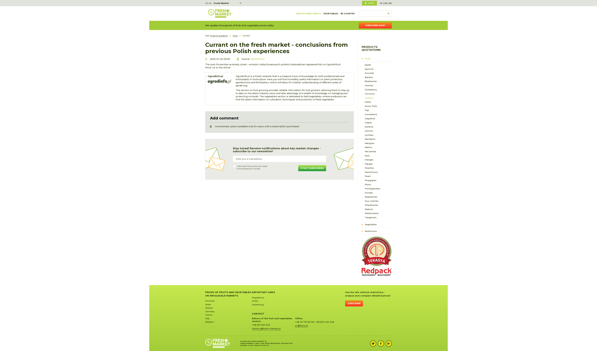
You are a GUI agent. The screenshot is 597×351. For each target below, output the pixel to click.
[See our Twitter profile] (373, 343)
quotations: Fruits (308, 13)
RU (390, 3)
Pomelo (369, 192)
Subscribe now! (375, 25)
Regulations (258, 297)
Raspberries (371, 197)
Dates (368, 102)
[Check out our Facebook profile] (381, 343)
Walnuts (369, 209)
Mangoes (369, 143)
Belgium (209, 322)
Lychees (369, 135)
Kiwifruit (369, 126)
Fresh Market (221, 3)
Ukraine (209, 308)
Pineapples (370, 180)
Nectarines (370, 151)
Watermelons (372, 213)
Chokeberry (371, 89)
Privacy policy (252, 166)
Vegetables (330, 13)
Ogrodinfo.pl (257, 59)
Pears (368, 176)
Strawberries (371, 205)
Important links (263, 292)
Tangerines (371, 217)
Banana (369, 77)
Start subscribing (312, 168)
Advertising (258, 304)
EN (385, 3)
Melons (368, 147)
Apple (368, 65)
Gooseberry (371, 114)
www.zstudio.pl (261, 345)
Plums (368, 184)
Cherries (369, 85)
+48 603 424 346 (324, 322)
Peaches (369, 168)
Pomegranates (372, 188)
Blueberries (371, 81)
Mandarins (370, 139)
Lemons (369, 131)
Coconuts (370, 93)
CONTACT (258, 313)
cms (251, 345)
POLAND (210, 301)
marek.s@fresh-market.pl (266, 328)
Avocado (369, 73)
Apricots (369, 69)
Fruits (368, 58)
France (208, 315)
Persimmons (371, 172)
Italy (207, 318)
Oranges (369, 159)
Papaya (369, 164)
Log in (371, 3)
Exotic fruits (371, 106)
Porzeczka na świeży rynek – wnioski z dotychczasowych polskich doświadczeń (261, 64)
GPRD (255, 301)
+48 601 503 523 (261, 325)
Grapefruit (370, 118)
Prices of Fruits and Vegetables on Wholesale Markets (228, 294)
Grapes (368, 122)
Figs (367, 110)
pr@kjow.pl (301, 325)
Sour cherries (372, 201)
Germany (210, 311)
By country (348, 13)
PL (381, 3)
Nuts (367, 155)
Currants (369, 98)
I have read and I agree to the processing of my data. (252, 167)
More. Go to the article (217, 67)
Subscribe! (354, 303)
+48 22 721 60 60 (304, 322)
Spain (208, 304)
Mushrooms (371, 231)
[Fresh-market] (219, 13)
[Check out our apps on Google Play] (389, 343)
